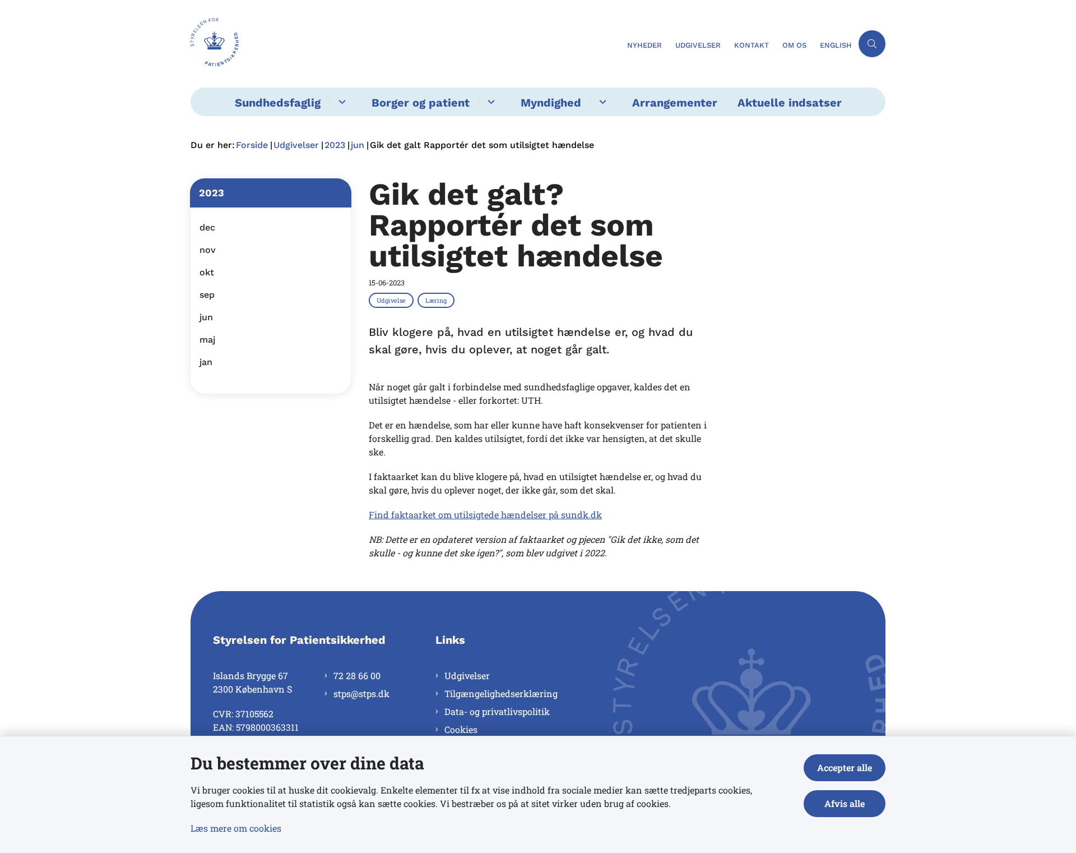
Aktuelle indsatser (790, 102)
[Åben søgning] (872, 43)
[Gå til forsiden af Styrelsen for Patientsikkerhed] (405, 44)
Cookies (460, 729)
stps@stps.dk (361, 693)
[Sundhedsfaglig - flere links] (340, 102)
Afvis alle (844, 803)
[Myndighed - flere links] (601, 102)
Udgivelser (467, 675)
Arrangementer (674, 102)
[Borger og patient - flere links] (489, 102)
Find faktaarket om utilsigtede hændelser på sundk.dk (485, 514)
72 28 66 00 (357, 675)
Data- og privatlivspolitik (497, 711)
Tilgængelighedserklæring (501, 693)
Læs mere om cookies (236, 828)
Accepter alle (844, 767)
